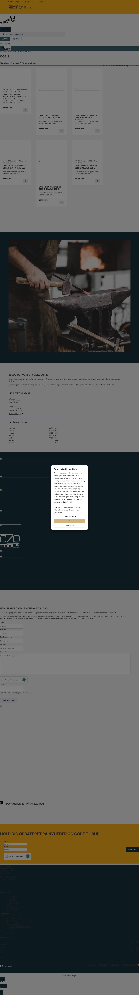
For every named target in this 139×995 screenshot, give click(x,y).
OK (69, 521)
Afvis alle (69, 526)
